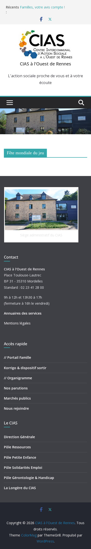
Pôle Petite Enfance (20, 457)
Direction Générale (19, 437)
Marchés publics (17, 398)
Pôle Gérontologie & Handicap (29, 477)
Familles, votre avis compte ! (42, 7)
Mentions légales (17, 323)
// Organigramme (18, 378)
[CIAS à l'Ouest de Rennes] (45, 111)
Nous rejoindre (16, 408)
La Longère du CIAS (20, 488)
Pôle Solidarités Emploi (23, 467)
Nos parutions (16, 388)
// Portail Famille (17, 357)
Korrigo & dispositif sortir (25, 368)
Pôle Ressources (17, 447)
